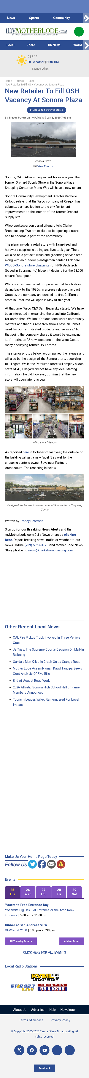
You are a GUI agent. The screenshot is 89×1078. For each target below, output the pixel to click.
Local (10, 45)
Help (52, 1010)
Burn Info (52, 62)
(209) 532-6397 (35, 545)
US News (54, 45)
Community (61, 18)
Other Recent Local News (32, 626)
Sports (34, 18)
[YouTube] (45, 1050)
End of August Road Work (31, 681)
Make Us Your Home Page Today (31, 857)
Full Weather (36, 62)
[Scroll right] (86, 18)
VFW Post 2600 (16, 930)
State (31, 45)
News (11, 18)
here (26, 452)
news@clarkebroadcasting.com (50, 550)
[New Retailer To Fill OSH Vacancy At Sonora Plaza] (43, 156)
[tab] (12, 892)
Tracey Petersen (31, 521)
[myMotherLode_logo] (36, 31)
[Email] (57, 1050)
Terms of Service (31, 1020)
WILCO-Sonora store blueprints (27, 265)
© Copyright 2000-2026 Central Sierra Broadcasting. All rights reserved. (44, 1034)
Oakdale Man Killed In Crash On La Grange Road (46, 662)
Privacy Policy (60, 1020)
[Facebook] (32, 1050)
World (77, 45)
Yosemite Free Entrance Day (27, 905)
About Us (19, 1010)
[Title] (70, 1050)
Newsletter (68, 1010)
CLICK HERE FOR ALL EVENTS (44, 952)
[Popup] (79, 32)
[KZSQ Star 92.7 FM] (21, 986)
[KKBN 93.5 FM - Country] (52, 986)
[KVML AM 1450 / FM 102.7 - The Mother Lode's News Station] (45, 976)
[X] (19, 1050)
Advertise (37, 1010)
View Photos (45, 166)
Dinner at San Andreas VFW (26, 925)
